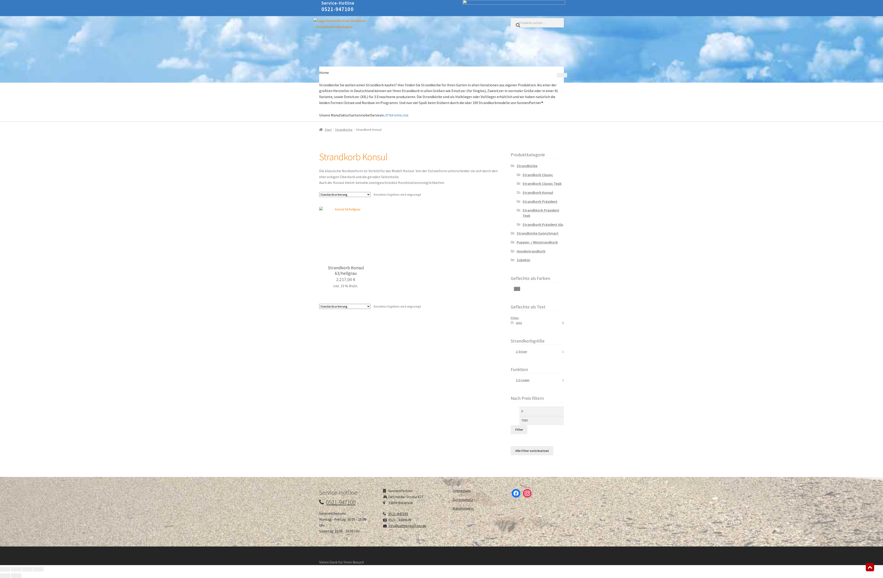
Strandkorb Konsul (537, 192)
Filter (519, 429)
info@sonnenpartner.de (407, 525)
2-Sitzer (521, 351)
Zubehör (523, 260)
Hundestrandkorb (531, 251)
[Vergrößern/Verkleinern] (5, 569)
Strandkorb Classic (537, 174)
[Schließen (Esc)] (38, 569)
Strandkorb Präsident (539, 201)
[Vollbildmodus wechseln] (16, 569)
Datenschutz (463, 499)
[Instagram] (527, 493)
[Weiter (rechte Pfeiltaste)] (16, 575)
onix (517, 289)
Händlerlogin (463, 508)
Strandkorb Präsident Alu (542, 224)
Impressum (462, 490)
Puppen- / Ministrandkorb (537, 242)
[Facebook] (516, 493)
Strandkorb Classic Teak (542, 183)
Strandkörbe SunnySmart (538, 233)
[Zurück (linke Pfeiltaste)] (5, 575)
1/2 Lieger (523, 380)
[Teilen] (27, 569)
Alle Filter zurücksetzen (532, 451)
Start (328, 130)
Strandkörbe (344, 130)
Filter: (515, 318)
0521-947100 (337, 9)
